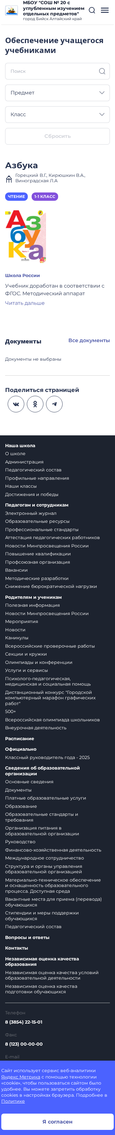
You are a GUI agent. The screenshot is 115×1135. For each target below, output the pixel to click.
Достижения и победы (31, 494)
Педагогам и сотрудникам (36, 505)
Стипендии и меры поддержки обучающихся (42, 915)
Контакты (16, 948)
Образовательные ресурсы (37, 521)
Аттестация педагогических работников (52, 537)
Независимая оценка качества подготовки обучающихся (41, 989)
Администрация (24, 462)
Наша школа (20, 445)
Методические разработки (37, 578)
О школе (15, 453)
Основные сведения (29, 782)
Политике (13, 1101)
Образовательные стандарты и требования (41, 817)
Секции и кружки (26, 654)
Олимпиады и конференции (39, 662)
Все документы (89, 340)
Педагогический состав (33, 470)
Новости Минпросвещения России (47, 546)
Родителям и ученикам (33, 597)
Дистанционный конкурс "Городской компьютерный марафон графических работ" (50, 697)
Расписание (19, 738)
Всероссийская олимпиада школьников (52, 720)
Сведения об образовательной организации (42, 771)
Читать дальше (25, 303)
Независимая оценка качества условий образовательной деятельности (52, 975)
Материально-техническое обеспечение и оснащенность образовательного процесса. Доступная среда (53, 885)
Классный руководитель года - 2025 (47, 757)
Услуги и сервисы (26, 670)
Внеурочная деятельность (35, 728)
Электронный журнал (31, 513)
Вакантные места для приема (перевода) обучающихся (53, 902)
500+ (10, 711)
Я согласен (57, 1122)
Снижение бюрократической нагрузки (51, 586)
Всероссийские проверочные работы (50, 646)
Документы (18, 790)
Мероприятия (21, 621)
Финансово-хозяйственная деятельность (53, 850)
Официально (20, 749)
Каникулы (16, 638)
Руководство (20, 842)
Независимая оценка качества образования (42, 961)
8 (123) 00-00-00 (24, 1044)
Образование (21, 806)
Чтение (16, 196)
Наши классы (21, 486)
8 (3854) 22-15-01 (23, 1022)
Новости (15, 630)
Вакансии (16, 570)
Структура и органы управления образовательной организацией (43, 869)
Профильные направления (37, 478)
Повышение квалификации (38, 554)
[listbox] (57, 93)
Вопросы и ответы (27, 937)
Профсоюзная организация (37, 562)
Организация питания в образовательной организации (42, 831)
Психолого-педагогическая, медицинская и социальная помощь (48, 681)
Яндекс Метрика (20, 1077)
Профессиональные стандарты (42, 529)
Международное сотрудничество (44, 858)
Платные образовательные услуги (45, 798)
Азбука (21, 165)
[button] (92, 10)
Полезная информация (32, 605)
